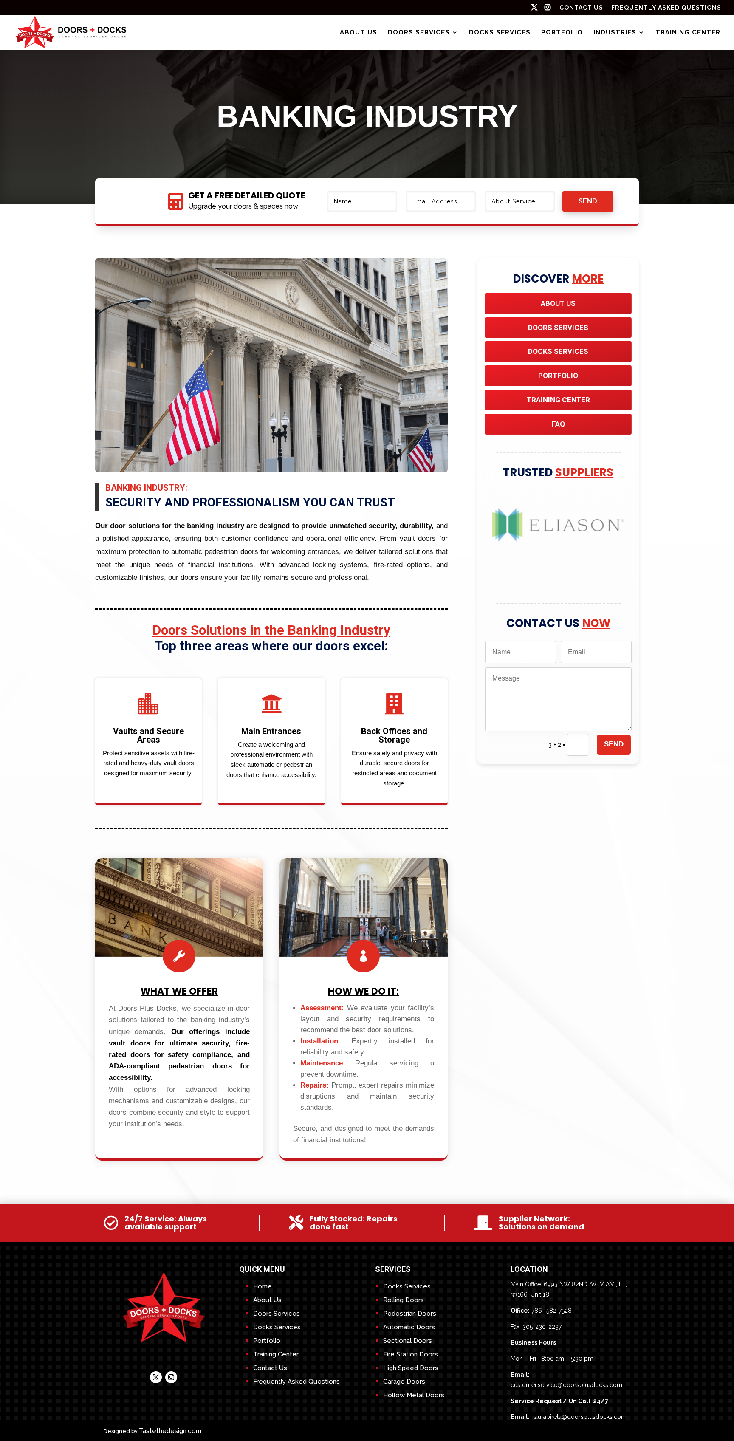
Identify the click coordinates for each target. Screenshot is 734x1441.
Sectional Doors (407, 1341)
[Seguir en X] (156, 1377)
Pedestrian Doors (409, 1313)
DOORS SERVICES (558, 327)
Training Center (687, 32)
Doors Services (419, 32)
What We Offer (179, 991)
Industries (614, 32)
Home (262, 1286)
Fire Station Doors (410, 1354)
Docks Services (500, 32)
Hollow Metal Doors (413, 1395)
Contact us (581, 8)
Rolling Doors (403, 1300)
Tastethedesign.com (170, 1431)
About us (358, 32)
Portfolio (562, 32)
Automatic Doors (409, 1327)
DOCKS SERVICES (558, 351)
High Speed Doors (410, 1368)
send (588, 201)
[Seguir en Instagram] (171, 1377)
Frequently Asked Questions (666, 8)
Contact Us (270, 1368)
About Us (558, 303)
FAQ (558, 424)
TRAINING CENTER (558, 400)
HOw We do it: (363, 991)
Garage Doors (404, 1381)
